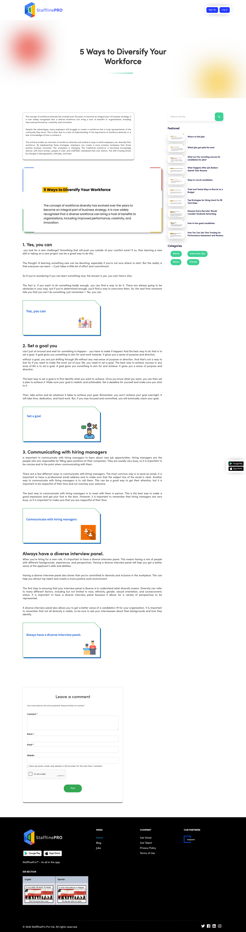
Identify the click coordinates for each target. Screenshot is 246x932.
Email (30, 745)
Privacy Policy (148, 848)
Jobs (98, 848)
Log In (224, 10)
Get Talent (146, 843)
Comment (32, 714)
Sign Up (212, 10)
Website (30, 755)
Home (99, 838)
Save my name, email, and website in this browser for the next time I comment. (66, 766)
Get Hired (145, 838)
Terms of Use (147, 853)
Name (30, 734)
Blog (98, 843)
